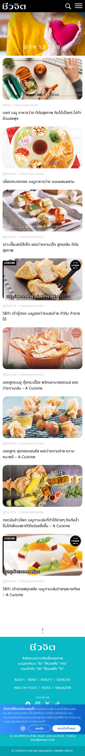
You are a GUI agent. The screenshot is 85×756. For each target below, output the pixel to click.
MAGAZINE (63, 688)
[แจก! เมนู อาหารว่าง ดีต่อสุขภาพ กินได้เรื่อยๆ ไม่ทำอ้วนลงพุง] (42, 91)
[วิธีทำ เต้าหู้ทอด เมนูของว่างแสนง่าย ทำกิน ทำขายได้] (42, 291)
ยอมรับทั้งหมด (66, 728)
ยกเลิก (39, 728)
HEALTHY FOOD (25, 688)
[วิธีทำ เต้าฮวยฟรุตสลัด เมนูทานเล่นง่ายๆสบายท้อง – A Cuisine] (42, 567)
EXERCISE (63, 679)
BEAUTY (46, 679)
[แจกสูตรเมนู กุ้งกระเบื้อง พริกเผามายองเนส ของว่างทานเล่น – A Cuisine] (42, 360)
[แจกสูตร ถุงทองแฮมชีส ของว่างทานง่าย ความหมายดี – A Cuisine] (42, 429)
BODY (19, 679)
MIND (32, 679)
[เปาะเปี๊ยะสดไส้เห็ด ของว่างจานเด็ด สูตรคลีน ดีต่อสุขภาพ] (42, 222)
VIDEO (46, 688)
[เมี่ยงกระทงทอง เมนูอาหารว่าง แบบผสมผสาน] (42, 156)
